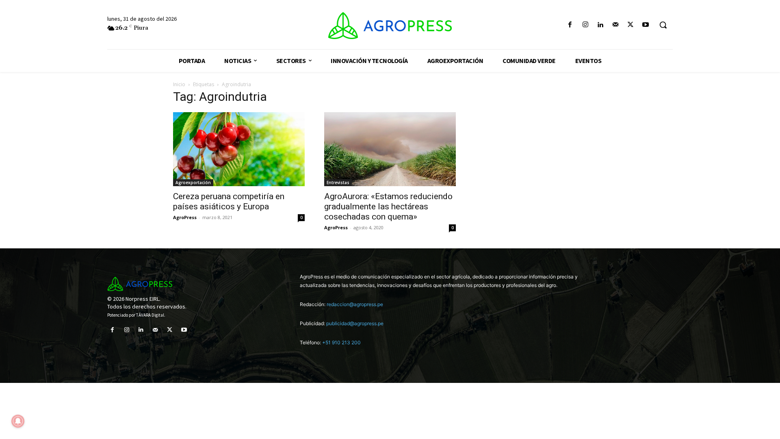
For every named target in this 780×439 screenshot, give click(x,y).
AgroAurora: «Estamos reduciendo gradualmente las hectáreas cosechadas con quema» (388, 206)
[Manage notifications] (17, 421)
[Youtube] (645, 25)
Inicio (179, 84)
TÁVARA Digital (150, 315)
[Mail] (615, 25)
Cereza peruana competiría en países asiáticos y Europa (228, 201)
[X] (630, 25)
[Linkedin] (600, 25)
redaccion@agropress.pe (355, 304)
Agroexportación (193, 182)
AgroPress (185, 217)
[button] (663, 25)
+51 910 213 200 (341, 342)
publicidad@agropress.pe (355, 323)
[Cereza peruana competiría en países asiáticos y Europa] (239, 149)
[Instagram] (585, 25)
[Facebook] (570, 25)
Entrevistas (338, 182)
